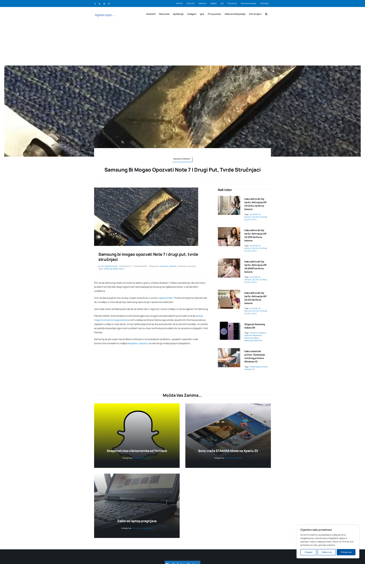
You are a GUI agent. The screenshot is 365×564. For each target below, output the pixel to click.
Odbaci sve (327, 552)
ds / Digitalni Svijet (109, 266)
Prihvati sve (346, 552)
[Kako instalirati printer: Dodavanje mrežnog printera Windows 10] (229, 350)
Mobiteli (173, 266)
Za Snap (263, 217)
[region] (328, 541)
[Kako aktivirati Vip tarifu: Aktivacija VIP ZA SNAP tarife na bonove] (229, 260)
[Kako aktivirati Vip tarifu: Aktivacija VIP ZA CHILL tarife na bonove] (229, 197)
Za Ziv (254, 219)
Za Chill (255, 217)
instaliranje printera (258, 366)
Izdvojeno (164, 266)
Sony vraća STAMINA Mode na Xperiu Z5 (228, 451)
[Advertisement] (182, 44)
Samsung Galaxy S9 (253, 340)
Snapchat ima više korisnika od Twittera (137, 451)
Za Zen (247, 219)
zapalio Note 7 (166, 297)
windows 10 (249, 369)
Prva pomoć (147, 528)
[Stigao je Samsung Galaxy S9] (229, 323)
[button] (266, 13)
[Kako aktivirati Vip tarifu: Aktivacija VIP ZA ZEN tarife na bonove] (229, 229)
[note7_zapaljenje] (146, 188)
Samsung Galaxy (251, 338)
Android (253, 332)
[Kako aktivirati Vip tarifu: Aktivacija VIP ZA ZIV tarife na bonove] (229, 291)
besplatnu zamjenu (138, 343)
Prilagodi (308, 552)
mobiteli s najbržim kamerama (255, 334)
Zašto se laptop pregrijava (137, 521)
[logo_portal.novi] (182, 561)
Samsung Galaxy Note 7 (114, 268)
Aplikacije (137, 458)
